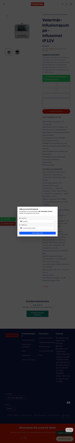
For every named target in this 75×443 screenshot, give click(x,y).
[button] (37, 221)
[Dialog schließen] (56, 208)
